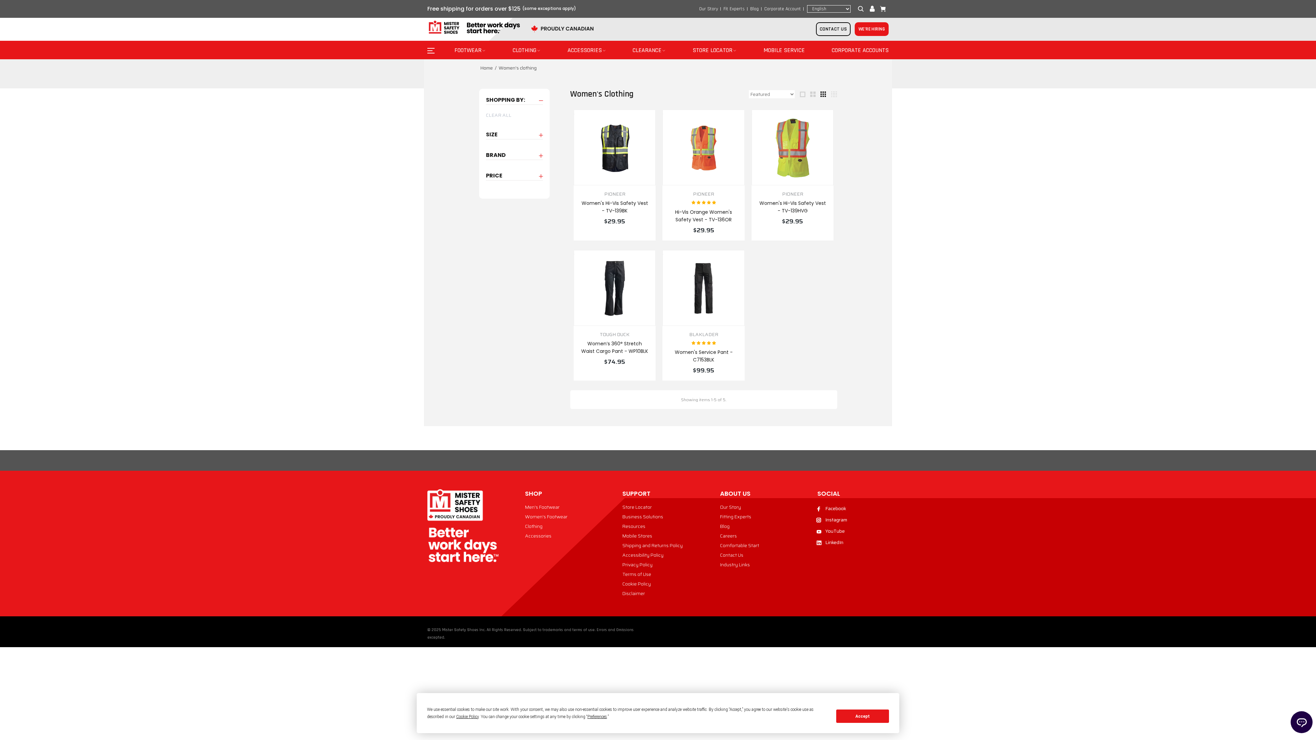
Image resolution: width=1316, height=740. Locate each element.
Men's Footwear (542, 507)
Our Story (708, 9)
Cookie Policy (636, 584)
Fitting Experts (735, 516)
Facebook (835, 508)
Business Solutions (642, 516)
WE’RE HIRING (871, 29)
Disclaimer (633, 593)
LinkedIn (834, 542)
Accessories (538, 536)
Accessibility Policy (642, 555)
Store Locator (637, 507)
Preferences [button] (597, 716)
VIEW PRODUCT (614, 236)
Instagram (836, 519)
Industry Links (735, 564)
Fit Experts (734, 9)
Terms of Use (636, 574)
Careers (728, 536)
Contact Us (731, 555)
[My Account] (872, 8)
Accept (862, 716)
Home (486, 68)
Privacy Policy (637, 564)
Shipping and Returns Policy (652, 545)
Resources (633, 526)
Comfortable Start (739, 545)
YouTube (835, 531)
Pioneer (614, 194)
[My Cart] (881, 8)
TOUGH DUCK (615, 334)
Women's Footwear (546, 516)
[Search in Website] (862, 8)
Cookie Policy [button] (467, 716)
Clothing (534, 526)
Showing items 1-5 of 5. (703, 399)
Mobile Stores (637, 536)
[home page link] (473, 27)
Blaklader (703, 334)
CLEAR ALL (498, 115)
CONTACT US (833, 29)
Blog (754, 9)
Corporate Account (782, 9)
